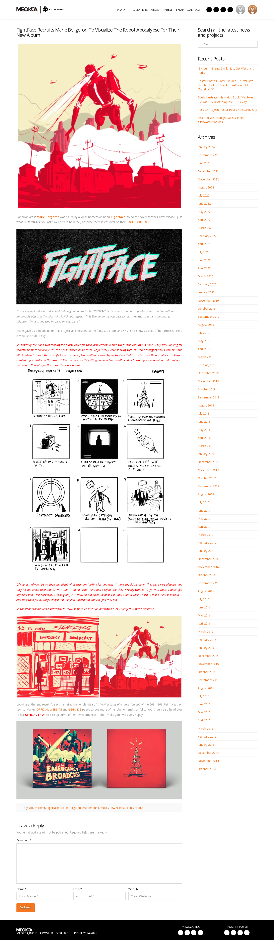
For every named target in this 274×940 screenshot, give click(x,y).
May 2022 (204, 212)
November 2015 (208, 664)
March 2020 (205, 276)
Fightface (118, 217)
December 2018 (208, 373)
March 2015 (205, 728)
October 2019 (207, 308)
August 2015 (206, 688)
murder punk (90, 808)
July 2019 (203, 333)
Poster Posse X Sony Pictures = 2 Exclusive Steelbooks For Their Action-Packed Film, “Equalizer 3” (225, 85)
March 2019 (205, 357)
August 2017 (206, 494)
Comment (23, 840)
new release (117, 808)
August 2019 (206, 325)
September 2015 (208, 680)
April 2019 (204, 349)
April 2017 (204, 526)
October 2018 (207, 389)
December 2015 (208, 656)
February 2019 (207, 365)
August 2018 (206, 405)
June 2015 (204, 704)
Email (77, 889)
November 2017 (208, 470)
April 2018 (204, 438)
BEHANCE (74, 709)
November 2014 (208, 761)
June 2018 (204, 421)
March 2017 (205, 535)
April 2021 (204, 244)
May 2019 (204, 341)
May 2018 (204, 430)
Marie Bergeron (48, 217)
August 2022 (206, 187)
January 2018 (206, 454)
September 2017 (208, 486)
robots (139, 808)
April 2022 (204, 220)
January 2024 (206, 147)
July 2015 (203, 696)
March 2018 (205, 446)
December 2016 (208, 559)
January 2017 (206, 551)
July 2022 (203, 195)
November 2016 (208, 567)
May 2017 (204, 518)
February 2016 (207, 640)
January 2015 (206, 744)
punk (130, 808)
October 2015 (207, 672)
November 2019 (208, 300)
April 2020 (204, 268)
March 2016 (205, 631)
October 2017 (207, 478)
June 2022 (204, 203)
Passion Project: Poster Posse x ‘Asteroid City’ (227, 110)
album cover (37, 808)
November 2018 (208, 381)
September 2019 (208, 316)
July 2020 (203, 252)
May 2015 (204, 712)
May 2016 (204, 615)
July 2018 (203, 413)
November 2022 (208, 179)
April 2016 (204, 623)
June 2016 (204, 607)
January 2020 (206, 292)
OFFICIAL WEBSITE (49, 709)
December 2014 (208, 753)
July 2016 (203, 599)
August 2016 (206, 591)
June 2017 (204, 510)
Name (21, 889)
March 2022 (205, 228)
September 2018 (208, 397)
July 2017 (203, 502)
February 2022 (207, 236)
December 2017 (208, 462)
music (104, 808)
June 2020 (204, 260)
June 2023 (204, 163)
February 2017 (207, 543)
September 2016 (208, 583)
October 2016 (207, 575)
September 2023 (208, 155)
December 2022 (208, 171)
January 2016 (206, 648)
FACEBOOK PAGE (138, 222)
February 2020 (207, 284)
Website (133, 889)
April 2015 (204, 720)
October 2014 (207, 769)
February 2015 (207, 736)
